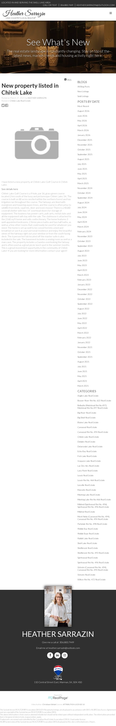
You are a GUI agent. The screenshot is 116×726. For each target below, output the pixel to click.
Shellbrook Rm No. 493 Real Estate (93, 553)
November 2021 (84, 347)
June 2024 (82, 212)
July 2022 (81, 313)
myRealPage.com (58, 698)
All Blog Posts (83, 86)
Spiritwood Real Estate (87, 557)
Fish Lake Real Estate (87, 456)
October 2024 (83, 193)
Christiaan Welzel (49, 704)
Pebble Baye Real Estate (88, 533)
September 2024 (84, 197)
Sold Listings (83, 96)
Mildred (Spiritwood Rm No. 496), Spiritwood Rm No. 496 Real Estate (93, 505)
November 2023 (84, 236)
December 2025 (84, 140)
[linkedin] (58, 655)
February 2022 (84, 337)
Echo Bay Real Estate (87, 451)
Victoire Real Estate (86, 574)
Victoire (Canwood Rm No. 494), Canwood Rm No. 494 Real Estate (92, 568)
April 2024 (82, 222)
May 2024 (82, 217)
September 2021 (84, 357)
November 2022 (84, 294)
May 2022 (82, 323)
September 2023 (84, 246)
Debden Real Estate (86, 441)
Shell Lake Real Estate (87, 543)
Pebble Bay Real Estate (87, 528)
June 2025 (82, 169)
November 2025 (84, 144)
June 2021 (82, 371)
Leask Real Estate (85, 475)
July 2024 (81, 207)
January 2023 (83, 284)
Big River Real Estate (86, 412)
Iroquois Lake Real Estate (89, 461)
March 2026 (83, 130)
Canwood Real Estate (87, 427)
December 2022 (84, 289)
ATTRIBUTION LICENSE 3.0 (74, 704)
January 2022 (83, 342)
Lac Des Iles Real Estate (88, 465)
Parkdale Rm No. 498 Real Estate (92, 524)
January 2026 (83, 135)
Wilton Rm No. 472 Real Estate (91, 579)
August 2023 (83, 250)
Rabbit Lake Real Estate (88, 538)
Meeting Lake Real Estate (88, 494)
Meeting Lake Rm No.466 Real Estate (94, 499)
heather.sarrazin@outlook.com (64, 647)
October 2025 (83, 149)
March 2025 (83, 183)
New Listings (83, 91)
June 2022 (82, 318)
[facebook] (50, 655)
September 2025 (84, 154)
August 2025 (83, 159)
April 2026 (82, 125)
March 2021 (83, 385)
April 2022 (82, 328)
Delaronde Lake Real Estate (90, 446)
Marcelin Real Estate (86, 490)
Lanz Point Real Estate (87, 470)
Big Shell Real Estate (86, 417)
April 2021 (82, 381)
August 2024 (83, 202)
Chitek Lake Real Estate (20, 101)
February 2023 (84, 279)
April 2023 (82, 270)
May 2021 (82, 376)
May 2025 (82, 173)
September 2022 (84, 304)
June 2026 (82, 115)
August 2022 (83, 308)
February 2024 (84, 231)
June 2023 (82, 260)
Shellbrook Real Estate (87, 548)
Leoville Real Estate (86, 485)
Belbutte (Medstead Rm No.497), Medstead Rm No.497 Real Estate (92, 406)
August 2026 (83, 111)
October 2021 (83, 352)
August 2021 (83, 361)
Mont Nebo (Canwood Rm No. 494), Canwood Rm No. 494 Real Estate (93, 517)
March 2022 (83, 332)
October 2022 (83, 299)
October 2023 (83, 241)
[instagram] (65, 655)
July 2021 (81, 366)
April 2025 (82, 178)
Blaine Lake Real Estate (87, 422)
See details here (10, 189)
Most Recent (83, 106)
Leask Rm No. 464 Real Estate (91, 480)
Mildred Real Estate (86, 511)
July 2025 (81, 164)
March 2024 (83, 226)
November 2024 (84, 188)
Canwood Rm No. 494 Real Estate (92, 432)
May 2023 (82, 265)
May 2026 (82, 120)
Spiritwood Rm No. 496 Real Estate (93, 562)
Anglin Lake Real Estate (87, 395)
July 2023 (81, 255)
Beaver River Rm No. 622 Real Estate (94, 400)
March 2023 (83, 275)
